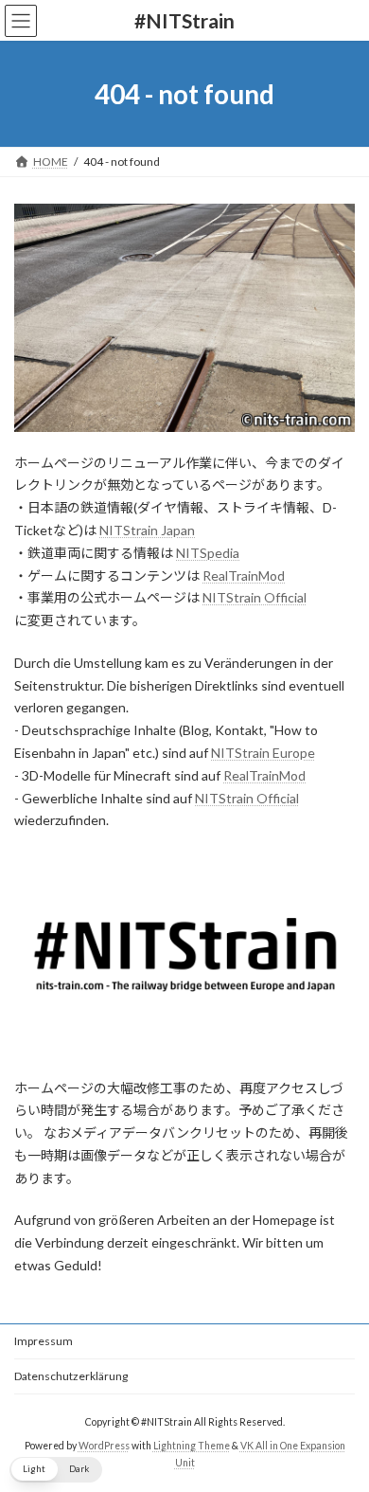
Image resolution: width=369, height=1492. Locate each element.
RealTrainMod (243, 575)
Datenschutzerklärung (71, 1376)
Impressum (43, 1341)
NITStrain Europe (263, 753)
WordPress (104, 1445)
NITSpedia (207, 553)
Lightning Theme (191, 1445)
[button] (55, 1470)
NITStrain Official (254, 597)
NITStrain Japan (147, 530)
